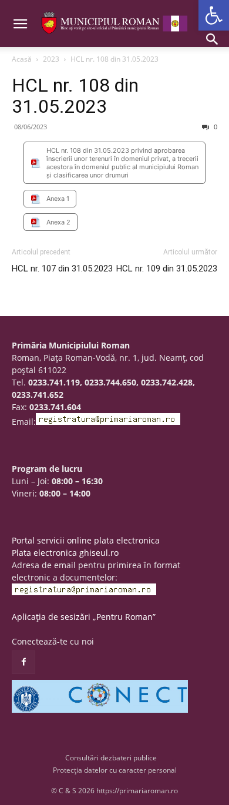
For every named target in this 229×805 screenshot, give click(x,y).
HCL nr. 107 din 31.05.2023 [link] (62, 268)
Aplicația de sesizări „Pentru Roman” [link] (84, 616)
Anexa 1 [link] (57, 198)
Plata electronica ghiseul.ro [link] (65, 552)
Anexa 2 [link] (58, 222)
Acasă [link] (22, 59)
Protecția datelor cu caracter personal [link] (115, 770)
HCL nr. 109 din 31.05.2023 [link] (166, 268)
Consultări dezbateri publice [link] (111, 758)
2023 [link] (51, 59)
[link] (213, 15)
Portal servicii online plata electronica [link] (86, 540)
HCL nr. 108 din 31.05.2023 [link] (75, 96)
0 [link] (214, 126)
